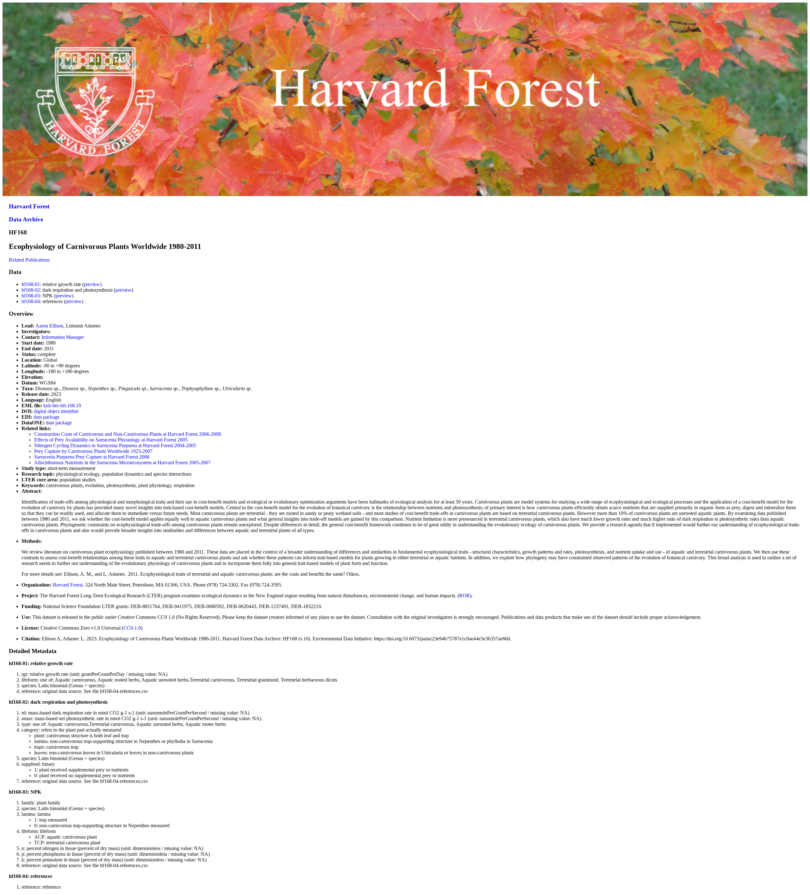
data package (46, 417)
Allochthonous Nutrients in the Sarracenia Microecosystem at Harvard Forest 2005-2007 (122, 462)
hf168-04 (31, 301)
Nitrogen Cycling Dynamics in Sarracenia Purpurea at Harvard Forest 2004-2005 (115, 445)
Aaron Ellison (49, 325)
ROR (464, 595)
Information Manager (62, 337)
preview (92, 284)
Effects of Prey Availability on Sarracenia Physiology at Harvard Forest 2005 (111, 439)
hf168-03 (31, 295)
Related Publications (29, 260)
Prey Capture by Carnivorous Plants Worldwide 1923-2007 (93, 451)
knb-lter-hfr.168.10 (62, 405)
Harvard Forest (29, 206)
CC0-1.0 (132, 628)
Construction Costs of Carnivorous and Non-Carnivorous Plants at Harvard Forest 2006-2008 (127, 434)
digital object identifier (56, 411)
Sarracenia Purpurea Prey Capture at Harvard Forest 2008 (91, 457)
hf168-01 (31, 284)
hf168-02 (31, 290)
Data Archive (26, 219)
